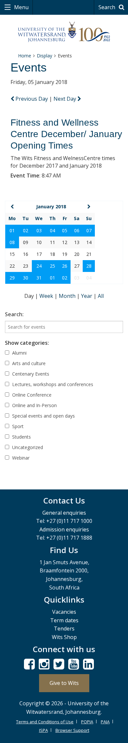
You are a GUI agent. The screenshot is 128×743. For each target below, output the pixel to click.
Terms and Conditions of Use (45, 722)
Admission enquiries (64, 529)
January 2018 (51, 206)
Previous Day (31, 98)
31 (39, 278)
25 (52, 266)
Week (46, 295)
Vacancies (64, 611)
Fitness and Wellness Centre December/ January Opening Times (66, 134)
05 (64, 230)
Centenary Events (30, 374)
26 (64, 266)
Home (24, 55)
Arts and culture (28, 363)
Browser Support (72, 730)
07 (89, 230)
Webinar (20, 458)
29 (12, 278)
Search (107, 7)
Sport (17, 426)
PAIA (105, 722)
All (101, 295)
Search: (14, 314)
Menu (21, 7)
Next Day (65, 98)
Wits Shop (64, 637)
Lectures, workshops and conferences (52, 384)
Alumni (19, 353)
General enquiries (64, 512)
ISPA (43, 730)
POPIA (87, 722)
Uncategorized (27, 447)
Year (87, 295)
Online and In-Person (34, 405)
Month (68, 295)
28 (89, 266)
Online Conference (31, 395)
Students (21, 437)
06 (76, 230)
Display (44, 55)
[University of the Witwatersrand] (64, 32)
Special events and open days (43, 416)
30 (25, 278)
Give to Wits (64, 683)
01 (12, 230)
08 (12, 242)
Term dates (64, 620)
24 (39, 266)
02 (25, 230)
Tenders (64, 628)
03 (39, 230)
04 (52, 230)
